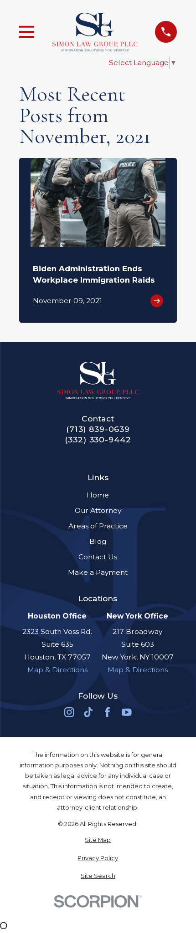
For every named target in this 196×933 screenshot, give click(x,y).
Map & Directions (57, 669)
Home (98, 495)
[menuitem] (98, 840)
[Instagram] (69, 712)
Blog (97, 541)
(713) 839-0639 (98, 429)
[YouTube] (127, 712)
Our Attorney (98, 510)
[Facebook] (108, 712)
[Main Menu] (27, 32)
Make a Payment (98, 572)
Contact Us (97, 557)
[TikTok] (88, 712)
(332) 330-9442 (98, 439)
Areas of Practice (98, 526)
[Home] (94, 32)
